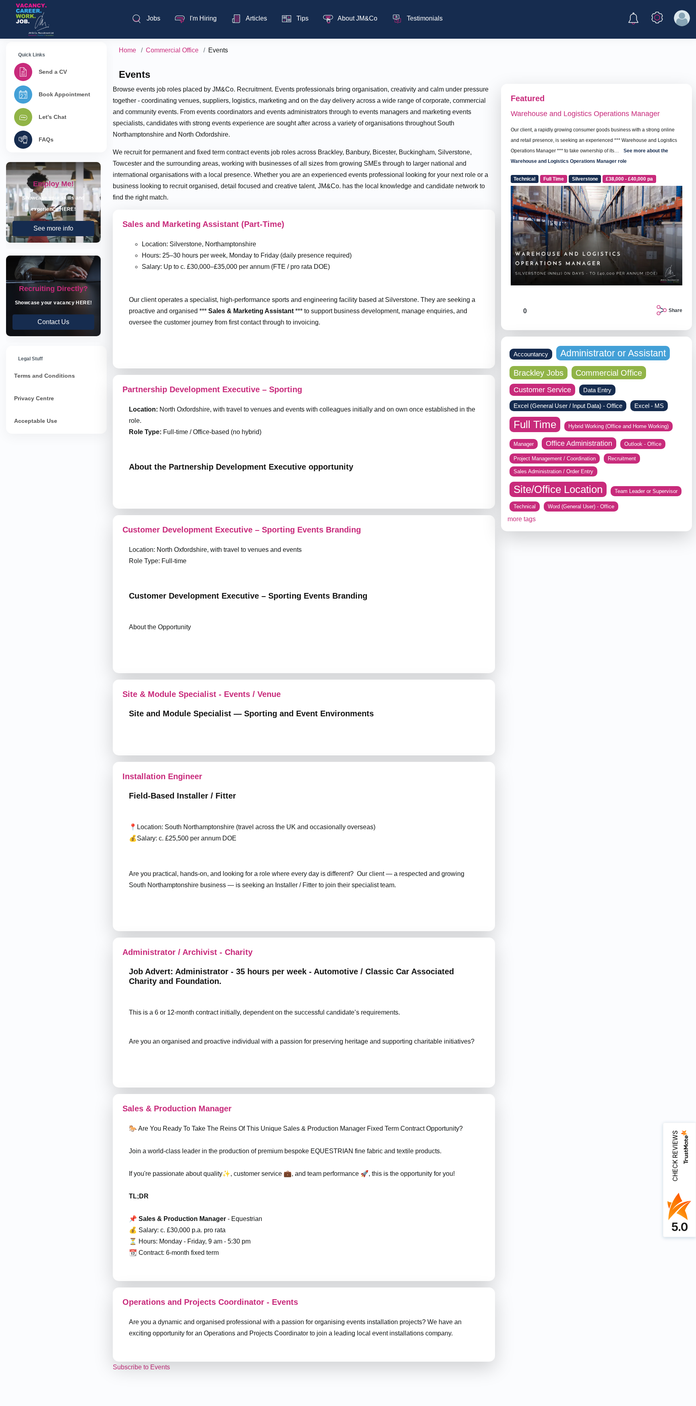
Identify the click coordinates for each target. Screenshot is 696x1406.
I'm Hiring (202, 18)
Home (127, 50)
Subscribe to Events (141, 1367)
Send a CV (53, 72)
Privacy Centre (34, 398)
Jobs (152, 18)
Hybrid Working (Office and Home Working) (618, 426)
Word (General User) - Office (581, 506)
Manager (524, 444)
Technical (524, 179)
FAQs (46, 139)
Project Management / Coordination (555, 458)
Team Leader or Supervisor (646, 491)
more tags (522, 519)
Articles (255, 18)
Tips (302, 18)
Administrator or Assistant (613, 353)
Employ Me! (53, 202)
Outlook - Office (642, 444)
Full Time (553, 179)
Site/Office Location (558, 489)
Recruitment (622, 458)
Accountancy (531, 354)
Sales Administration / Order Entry (553, 471)
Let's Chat (52, 117)
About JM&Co (356, 18)
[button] (633, 20)
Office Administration (579, 443)
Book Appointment (64, 94)
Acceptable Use (35, 421)
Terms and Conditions (44, 375)
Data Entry (597, 390)
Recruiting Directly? (53, 296)
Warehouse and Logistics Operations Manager (585, 114)
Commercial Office (172, 50)
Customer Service (542, 390)
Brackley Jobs (538, 372)
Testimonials (424, 18)
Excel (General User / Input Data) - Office (568, 405)
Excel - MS (649, 405)
